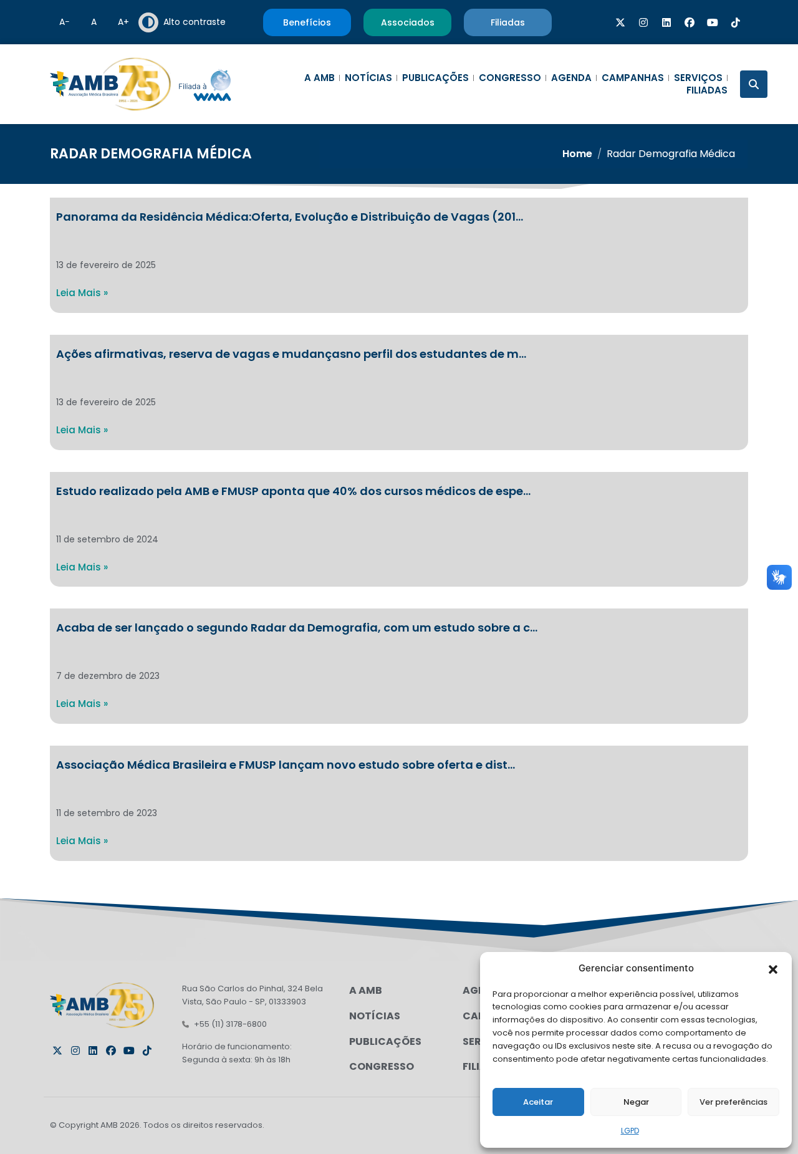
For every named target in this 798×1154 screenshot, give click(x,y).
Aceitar (538, 1102)
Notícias (368, 78)
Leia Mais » (82, 292)
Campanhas (633, 78)
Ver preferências (733, 1102)
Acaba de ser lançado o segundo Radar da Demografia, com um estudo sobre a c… (296, 627)
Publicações (435, 78)
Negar (636, 1102)
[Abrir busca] (753, 84)
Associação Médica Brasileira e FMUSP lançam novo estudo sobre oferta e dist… (285, 764)
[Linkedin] (666, 22)
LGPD (630, 1130)
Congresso (510, 78)
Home (577, 154)
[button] (773, 968)
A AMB (319, 78)
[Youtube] (713, 22)
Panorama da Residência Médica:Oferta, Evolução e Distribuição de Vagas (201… (289, 216)
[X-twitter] (620, 22)
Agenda (571, 78)
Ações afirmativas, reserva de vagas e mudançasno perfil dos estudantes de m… (291, 354)
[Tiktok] (736, 22)
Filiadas (707, 90)
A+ (123, 22)
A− (64, 22)
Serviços (698, 78)
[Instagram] (643, 22)
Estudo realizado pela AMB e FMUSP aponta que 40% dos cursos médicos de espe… (293, 491)
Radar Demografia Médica (151, 153)
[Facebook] (689, 22)
